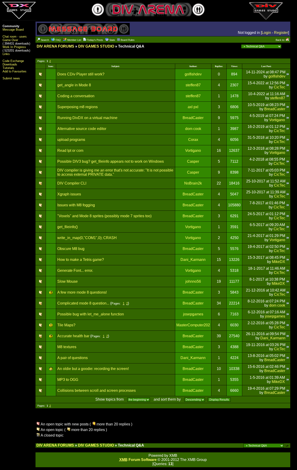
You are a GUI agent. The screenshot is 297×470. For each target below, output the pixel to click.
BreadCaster (274, 109)
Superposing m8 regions (77, 107)
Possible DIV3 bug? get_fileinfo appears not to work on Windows (110, 161)
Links (6, 54)
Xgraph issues (69, 194)
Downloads (10, 64)
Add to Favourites (14, 71)
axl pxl (193, 107)
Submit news (11, 78)
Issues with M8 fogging (76, 205)
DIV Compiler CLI (71, 183)
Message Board (13, 29)
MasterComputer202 (193, 325)
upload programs (71, 140)
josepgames (193, 314)
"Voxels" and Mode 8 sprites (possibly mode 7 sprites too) (104, 216)
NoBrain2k (193, 183)
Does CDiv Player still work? (80, 74)
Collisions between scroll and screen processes (96, 390)
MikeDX (278, 262)
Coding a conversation (75, 96)
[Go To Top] (287, 445)
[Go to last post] (288, 74)
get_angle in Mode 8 (74, 85)
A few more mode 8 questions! (82, 292)
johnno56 (193, 281)
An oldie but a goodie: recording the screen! (93, 369)
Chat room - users (15, 36)
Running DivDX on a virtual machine (87, 118)
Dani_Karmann (193, 260)
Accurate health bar (73, 336)
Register (281, 33)
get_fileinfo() (67, 227)
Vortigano (277, 120)
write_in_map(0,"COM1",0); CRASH (87, 238)
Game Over (10, 40)
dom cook (193, 129)
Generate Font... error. (75, 270)
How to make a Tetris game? (80, 260)
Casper (193, 161)
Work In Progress (14, 47)
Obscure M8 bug (70, 249)
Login (266, 33)
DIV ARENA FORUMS (55, 46)
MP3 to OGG (67, 380)
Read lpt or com (70, 150)
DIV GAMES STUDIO (96, 46)
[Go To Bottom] (286, 46)
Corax (193, 140)
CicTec (279, 87)
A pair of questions (72, 358)
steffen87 (193, 85)
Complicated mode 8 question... (83, 303)
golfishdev (193, 74)
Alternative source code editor (81, 129)
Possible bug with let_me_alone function (90, 314)
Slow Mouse (67, 281)
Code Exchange (13, 61)
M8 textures (66, 347)
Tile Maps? (66, 325)
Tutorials (8, 68)
